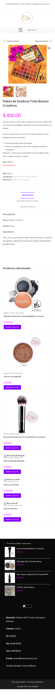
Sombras (34, 177)
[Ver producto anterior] (4, 41)
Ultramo (15, 481)
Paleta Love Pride (11, 485)
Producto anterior (13, 41)
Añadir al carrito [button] (12, 327)
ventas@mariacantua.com (25, 658)
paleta (19, 180)
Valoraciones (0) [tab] (27, 207)
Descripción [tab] (27, 195)
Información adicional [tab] (27, 201)
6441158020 (15, 651)
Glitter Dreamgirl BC (12, 376)
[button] (49, 48)
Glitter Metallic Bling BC (14, 461)
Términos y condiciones (35, 682)
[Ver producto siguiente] (50, 41)
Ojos (28, 177)
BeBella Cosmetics (9, 313)
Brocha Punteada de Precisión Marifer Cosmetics (25, 437)
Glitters (17, 373)
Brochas (6, 434)
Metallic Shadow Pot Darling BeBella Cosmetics (24, 316)
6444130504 (15, 643)
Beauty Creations (19, 177)
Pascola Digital (33, 686)
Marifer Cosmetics (14, 434)
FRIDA (13, 180)
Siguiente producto (41, 41)
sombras (26, 180)
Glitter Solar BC (10, 508)
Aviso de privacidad (18, 682)
